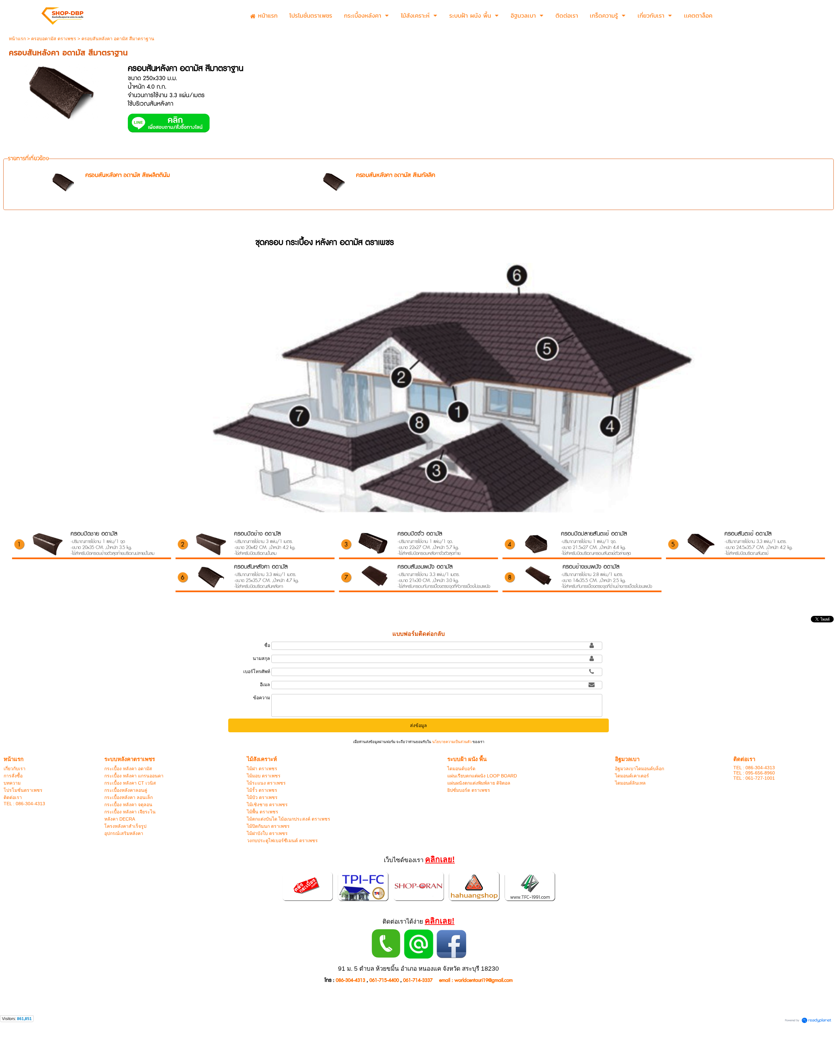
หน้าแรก (17, 38)
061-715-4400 (384, 980)
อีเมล (265, 684)
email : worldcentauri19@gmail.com (476, 980)
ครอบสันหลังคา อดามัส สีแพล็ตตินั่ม (127, 175)
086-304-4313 (350, 980)
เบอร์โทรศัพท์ (256, 671)
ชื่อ (267, 645)
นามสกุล (261, 658)
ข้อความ (261, 697)
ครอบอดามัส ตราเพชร (53, 38)
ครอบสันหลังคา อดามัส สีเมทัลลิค (395, 175)
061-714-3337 (418, 980)
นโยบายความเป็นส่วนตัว (451, 742)
